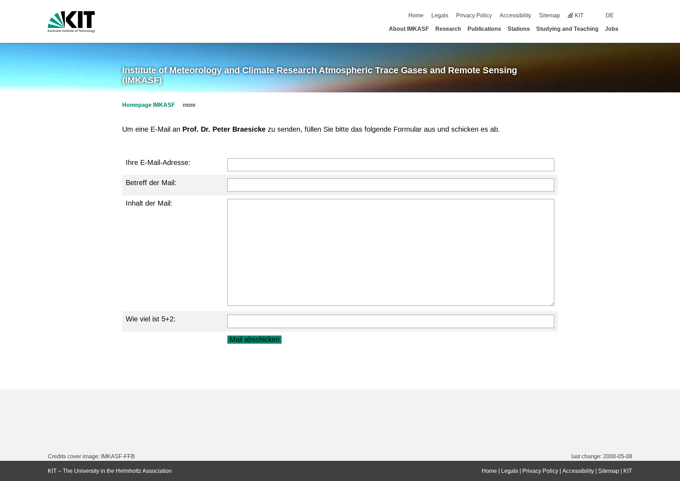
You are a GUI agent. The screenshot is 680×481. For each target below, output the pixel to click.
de (610, 15)
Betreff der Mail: (151, 183)
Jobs (611, 29)
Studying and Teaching (567, 29)
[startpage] (629, 28)
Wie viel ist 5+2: (151, 319)
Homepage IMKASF (148, 105)
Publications (484, 29)
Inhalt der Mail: (149, 203)
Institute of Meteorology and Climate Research (319, 75)
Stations (519, 29)
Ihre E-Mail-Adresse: (158, 162)
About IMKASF (409, 29)
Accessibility (515, 15)
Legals (439, 15)
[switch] (629, 15)
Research (448, 29)
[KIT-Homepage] (71, 22)
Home (416, 15)
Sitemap (549, 15)
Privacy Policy (474, 15)
